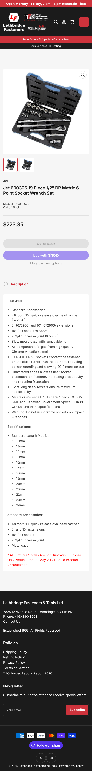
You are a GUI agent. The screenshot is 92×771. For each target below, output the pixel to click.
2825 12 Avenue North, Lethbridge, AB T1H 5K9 (39, 612)
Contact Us (11, 621)
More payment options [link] (46, 263)
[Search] (56, 22)
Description (18, 284)
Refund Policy (14, 657)
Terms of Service (16, 668)
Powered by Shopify (71, 765)
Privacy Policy (14, 663)
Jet (5, 181)
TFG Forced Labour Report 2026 (27, 673)
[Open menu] (84, 22)
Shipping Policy (15, 652)
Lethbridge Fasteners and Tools (38, 765)
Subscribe (77, 709)
